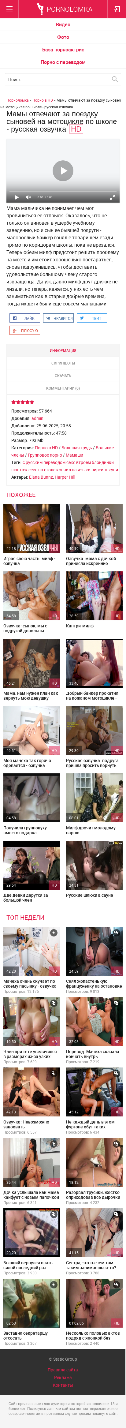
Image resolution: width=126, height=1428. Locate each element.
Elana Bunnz (41, 477)
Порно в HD (46, 447)
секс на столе (41, 470)
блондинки (103, 462)
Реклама (63, 1377)
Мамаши (74, 455)
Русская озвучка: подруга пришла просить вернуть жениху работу (92, 765)
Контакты (63, 1385)
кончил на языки (73, 470)
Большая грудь (76, 447)
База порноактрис (63, 49)
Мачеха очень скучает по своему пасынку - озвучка (30, 983)
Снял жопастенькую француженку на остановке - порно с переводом (94, 986)
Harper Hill (65, 477)
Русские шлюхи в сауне (89, 895)
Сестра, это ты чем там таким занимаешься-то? (91, 1265)
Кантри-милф (80, 626)
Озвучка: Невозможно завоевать (26, 1124)
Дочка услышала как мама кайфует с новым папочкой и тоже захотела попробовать (31, 1199)
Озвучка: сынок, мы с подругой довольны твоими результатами (25, 630)
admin (37, 418)
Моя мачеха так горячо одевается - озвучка (27, 762)
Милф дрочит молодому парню (91, 830)
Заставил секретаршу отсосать (25, 1335)
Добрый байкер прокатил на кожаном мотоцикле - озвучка (92, 698)
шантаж (19, 470)
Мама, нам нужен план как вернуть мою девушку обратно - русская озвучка (30, 698)
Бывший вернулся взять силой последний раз (28, 1265)
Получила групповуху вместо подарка (25, 830)
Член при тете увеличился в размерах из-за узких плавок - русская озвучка (30, 1056)
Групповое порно (45, 455)
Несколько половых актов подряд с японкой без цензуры (93, 1338)
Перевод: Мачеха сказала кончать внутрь (92, 1054)
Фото (63, 37)
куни (113, 470)
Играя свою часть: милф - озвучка (29, 560)
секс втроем (78, 462)
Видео (63, 24)
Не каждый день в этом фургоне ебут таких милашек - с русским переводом (90, 1129)
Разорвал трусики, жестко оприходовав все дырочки (93, 1194)
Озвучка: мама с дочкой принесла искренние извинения (91, 563)
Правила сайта (63, 1370)
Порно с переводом (63, 62)
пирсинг (99, 470)
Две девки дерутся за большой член (25, 897)
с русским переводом (44, 462)
